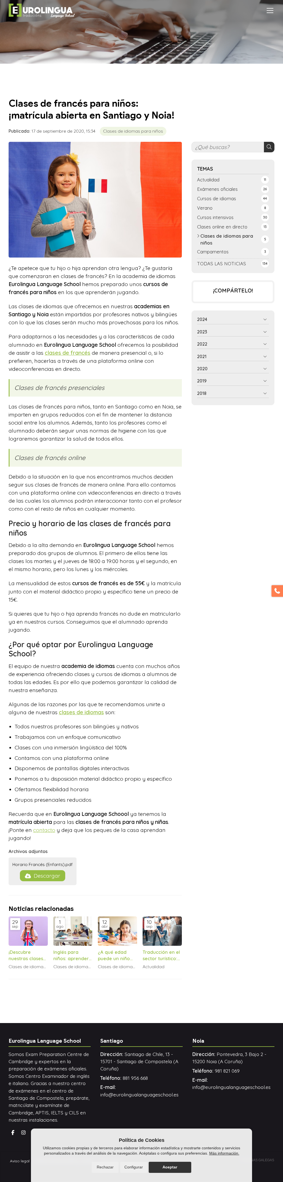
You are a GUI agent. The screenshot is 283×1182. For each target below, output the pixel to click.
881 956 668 (135, 1078)
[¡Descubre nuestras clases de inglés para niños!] (28, 931)
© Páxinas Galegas (257, 1160)
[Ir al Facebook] (13, 1132)
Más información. (224, 1153)
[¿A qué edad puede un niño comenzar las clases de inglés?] (117, 931)
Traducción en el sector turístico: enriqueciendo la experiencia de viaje (161, 955)
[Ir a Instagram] (23, 1132)
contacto (44, 830)
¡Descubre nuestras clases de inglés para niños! (26, 955)
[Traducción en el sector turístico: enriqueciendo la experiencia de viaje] (162, 931)
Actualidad (153, 966)
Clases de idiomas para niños (133, 131)
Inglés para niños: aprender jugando (71, 955)
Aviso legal (20, 1160)
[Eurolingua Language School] (42, 10)
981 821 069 (227, 1071)
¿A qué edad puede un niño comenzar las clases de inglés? (117, 955)
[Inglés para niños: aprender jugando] (73, 931)
